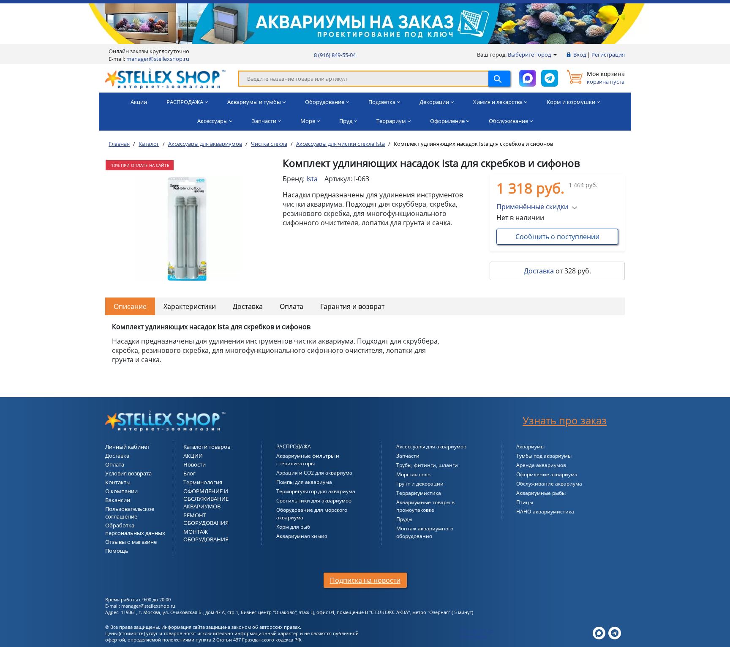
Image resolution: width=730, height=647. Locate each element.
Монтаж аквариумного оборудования (424, 532)
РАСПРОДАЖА (293, 446)
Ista (312, 178)
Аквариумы (530, 446)
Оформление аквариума (546, 474)
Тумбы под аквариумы (544, 455)
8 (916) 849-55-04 (335, 55)
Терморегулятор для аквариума (315, 491)
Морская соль (413, 474)
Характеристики (189, 306)
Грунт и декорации (420, 483)
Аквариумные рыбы (541, 493)
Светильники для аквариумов (313, 500)
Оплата (291, 306)
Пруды (404, 519)
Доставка (539, 271)
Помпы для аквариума (304, 482)
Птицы (524, 502)
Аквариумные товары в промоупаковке (425, 506)
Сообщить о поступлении (557, 236)
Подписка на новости (365, 580)
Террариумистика (418, 493)
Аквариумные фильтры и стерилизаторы (307, 459)
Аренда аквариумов (541, 465)
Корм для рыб (293, 526)
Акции (139, 102)
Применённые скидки (532, 206)
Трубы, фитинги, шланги (427, 465)
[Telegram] (614, 632)
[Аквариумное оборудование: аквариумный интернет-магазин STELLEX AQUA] (165, 78)
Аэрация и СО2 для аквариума (314, 472)
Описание (130, 306)
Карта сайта (473, 636)
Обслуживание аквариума (549, 483)
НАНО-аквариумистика (545, 511)
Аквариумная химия (301, 536)
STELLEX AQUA (476, 630)
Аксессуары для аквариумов (431, 446)
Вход (579, 54)
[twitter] (599, 632)
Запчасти (407, 455)
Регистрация (608, 54)
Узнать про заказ (565, 420)
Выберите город (530, 54)
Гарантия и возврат (352, 306)
